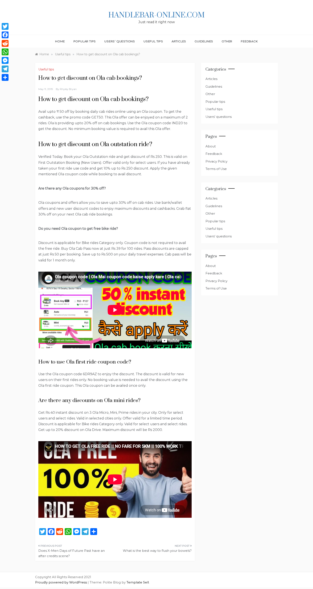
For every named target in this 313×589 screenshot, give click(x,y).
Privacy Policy (216, 161)
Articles (179, 41)
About (210, 146)
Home (60, 41)
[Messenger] (5, 60)
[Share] (5, 77)
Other (227, 41)
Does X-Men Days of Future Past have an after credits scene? (71, 553)
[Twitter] (5, 26)
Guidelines (204, 41)
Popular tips (84, 41)
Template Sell (137, 582)
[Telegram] (5, 69)
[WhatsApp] (5, 52)
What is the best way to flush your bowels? (157, 551)
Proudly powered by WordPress (61, 582)
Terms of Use (216, 169)
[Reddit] (5, 43)
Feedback (249, 41)
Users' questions (218, 117)
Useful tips (153, 41)
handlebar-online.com (156, 15)
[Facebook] (5, 35)
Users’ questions (119, 41)
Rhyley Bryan (68, 89)
